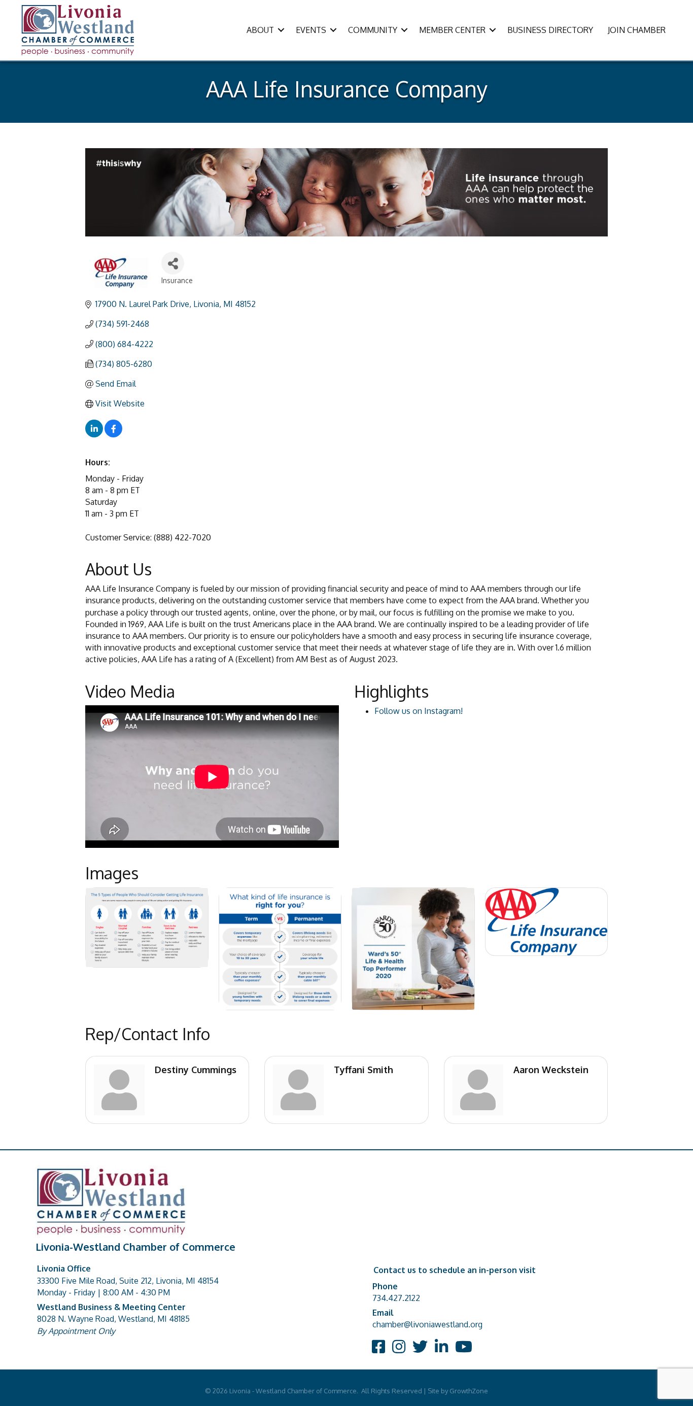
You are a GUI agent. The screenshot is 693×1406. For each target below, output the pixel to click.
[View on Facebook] (113, 434)
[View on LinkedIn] (94, 434)
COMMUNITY (372, 30)
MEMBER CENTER (452, 30)
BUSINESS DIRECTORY (550, 30)
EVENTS (311, 30)
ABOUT (260, 30)
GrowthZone (468, 1391)
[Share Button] (172, 263)
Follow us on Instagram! (418, 711)
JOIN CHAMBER (637, 30)
